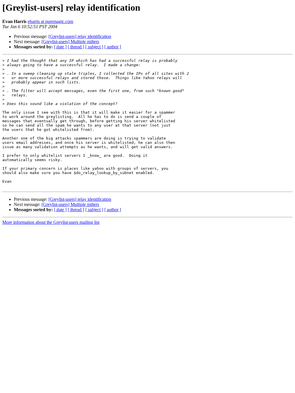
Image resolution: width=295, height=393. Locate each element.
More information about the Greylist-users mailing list (50, 222)
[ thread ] (76, 46)
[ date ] (60, 46)
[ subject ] (94, 46)
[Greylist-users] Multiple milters (70, 41)
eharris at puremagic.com (50, 21)
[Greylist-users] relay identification (79, 36)
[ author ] (112, 46)
